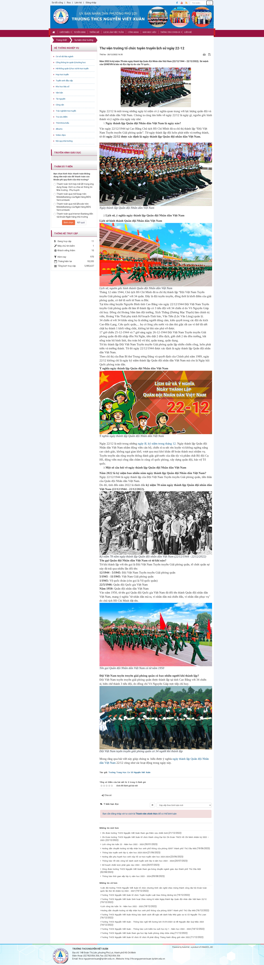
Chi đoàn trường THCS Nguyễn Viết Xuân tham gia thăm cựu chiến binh (135, 833)
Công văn (60, 105)
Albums (59, 129)
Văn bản (59, 93)
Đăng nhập (91, 2)
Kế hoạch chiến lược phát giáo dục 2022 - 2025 (124, 865)
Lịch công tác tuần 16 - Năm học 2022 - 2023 (122, 906)
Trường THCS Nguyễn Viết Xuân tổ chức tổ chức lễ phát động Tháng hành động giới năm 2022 (145, 937)
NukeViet (185, 947)
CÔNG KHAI (133, 32)
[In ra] (204, 54)
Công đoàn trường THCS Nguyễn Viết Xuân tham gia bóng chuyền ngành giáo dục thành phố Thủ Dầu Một (151, 869)
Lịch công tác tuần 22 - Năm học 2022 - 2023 (123, 844)
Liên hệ (78, 2)
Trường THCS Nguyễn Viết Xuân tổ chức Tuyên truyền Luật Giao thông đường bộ (138, 895)
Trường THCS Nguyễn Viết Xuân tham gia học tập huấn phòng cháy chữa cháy (137, 933)
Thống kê (94, 32)
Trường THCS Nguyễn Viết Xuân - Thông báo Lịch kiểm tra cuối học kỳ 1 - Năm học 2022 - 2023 (146, 929)
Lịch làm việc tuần (113, 32)
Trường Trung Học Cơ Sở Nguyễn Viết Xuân (129, 772)
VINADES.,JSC (207, 947)
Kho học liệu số (62, 86)
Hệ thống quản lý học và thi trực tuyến (72, 68)
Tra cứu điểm (62, 117)
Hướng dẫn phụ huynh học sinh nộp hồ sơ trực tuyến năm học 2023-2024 (136, 857)
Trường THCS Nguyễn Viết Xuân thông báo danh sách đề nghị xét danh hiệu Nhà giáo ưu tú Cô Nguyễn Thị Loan (153, 915)
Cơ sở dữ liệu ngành (64, 56)
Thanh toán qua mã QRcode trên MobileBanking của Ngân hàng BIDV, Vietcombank (74, 207)
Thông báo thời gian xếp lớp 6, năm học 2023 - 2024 (126, 876)
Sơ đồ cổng (57, 2)
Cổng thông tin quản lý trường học (71, 62)
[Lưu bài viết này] (209, 54)
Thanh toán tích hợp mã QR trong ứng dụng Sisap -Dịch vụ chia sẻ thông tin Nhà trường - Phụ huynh (75, 187)
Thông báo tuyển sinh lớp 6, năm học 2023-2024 (124, 852)
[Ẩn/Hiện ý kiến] (152, 805)
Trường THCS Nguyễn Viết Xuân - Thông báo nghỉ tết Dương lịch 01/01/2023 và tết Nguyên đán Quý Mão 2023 (152, 922)
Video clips (61, 135)
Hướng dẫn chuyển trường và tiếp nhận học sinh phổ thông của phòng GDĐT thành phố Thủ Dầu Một (149, 848)
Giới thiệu (65, 32)
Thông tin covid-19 (170, 32)
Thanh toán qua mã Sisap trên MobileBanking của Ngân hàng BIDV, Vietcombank (74, 197)
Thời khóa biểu (62, 123)
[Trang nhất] (54, 31)
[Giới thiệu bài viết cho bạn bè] (200, 54)
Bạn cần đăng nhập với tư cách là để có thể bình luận (140, 813)
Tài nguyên (60, 99)
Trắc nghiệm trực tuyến (66, 111)
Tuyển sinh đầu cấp (64, 80)
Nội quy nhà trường (64, 141)
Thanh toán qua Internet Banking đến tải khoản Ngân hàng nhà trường (75, 215)
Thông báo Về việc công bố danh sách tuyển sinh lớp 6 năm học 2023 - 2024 (138, 861)
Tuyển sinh (79, 32)
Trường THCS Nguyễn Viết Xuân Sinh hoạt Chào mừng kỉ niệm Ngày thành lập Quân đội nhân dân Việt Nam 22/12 (154, 899)
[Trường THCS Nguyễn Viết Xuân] (61, 16)
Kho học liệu (149, 32)
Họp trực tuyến (62, 74)
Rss (69, 2)
